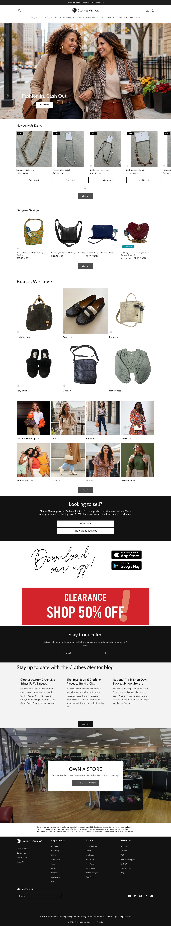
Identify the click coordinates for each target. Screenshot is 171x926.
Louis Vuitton (23, 337)
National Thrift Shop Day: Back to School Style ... (130, 681)
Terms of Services (96, 916)
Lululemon (90, 855)
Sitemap (127, 916)
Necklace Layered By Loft (99, 170)
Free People (115, 390)
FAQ (122, 855)
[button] (19, 10)
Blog (122, 873)
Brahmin (113, 337)
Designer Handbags (26, 438)
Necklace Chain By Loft (25, 170)
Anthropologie (92, 873)
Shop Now (44, 105)
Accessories (126, 480)
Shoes (54, 480)
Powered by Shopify (95, 922)
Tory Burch (22, 390)
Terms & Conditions (49, 916)
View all (85, 196)
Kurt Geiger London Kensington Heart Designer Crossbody (135, 254)
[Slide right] (91, 189)
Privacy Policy (66, 916)
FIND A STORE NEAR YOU (86, 531)
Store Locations (23, 848)
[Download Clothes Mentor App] (85, 579)
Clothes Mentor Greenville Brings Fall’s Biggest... (37, 681)
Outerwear (55, 877)
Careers (124, 851)
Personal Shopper (128, 859)
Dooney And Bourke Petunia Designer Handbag (31, 254)
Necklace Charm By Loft (135, 170)
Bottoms (90, 438)
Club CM (124, 864)
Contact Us (21, 853)
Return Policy (80, 916)
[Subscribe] (105, 653)
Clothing (54, 846)
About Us (124, 846)
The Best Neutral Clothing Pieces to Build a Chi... (84, 681)
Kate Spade (90, 868)
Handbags (55, 851)
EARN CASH (85, 523)
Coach (66, 337)
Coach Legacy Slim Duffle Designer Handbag (68, 253)
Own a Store (22, 857)
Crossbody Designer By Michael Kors (99, 253)
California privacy (114, 916)
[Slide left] (80, 189)
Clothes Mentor (81, 922)
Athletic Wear (23, 480)
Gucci (65, 390)
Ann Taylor (90, 877)
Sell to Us (20, 862)
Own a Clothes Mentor (85, 783)
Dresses (124, 438)
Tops (53, 438)
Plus (88, 480)
